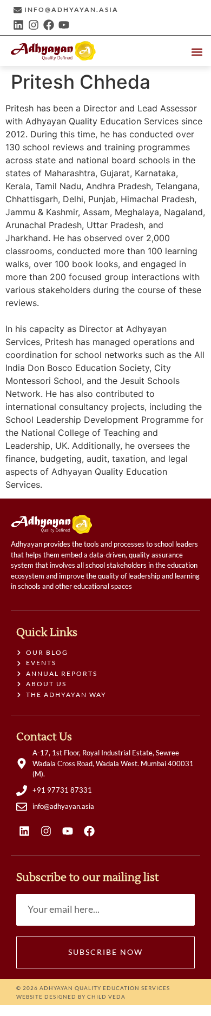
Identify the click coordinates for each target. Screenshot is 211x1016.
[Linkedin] (18, 24)
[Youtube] (63, 24)
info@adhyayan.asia (71, 9)
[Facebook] (48, 24)
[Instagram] (33, 24)
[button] (197, 52)
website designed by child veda (71, 996)
